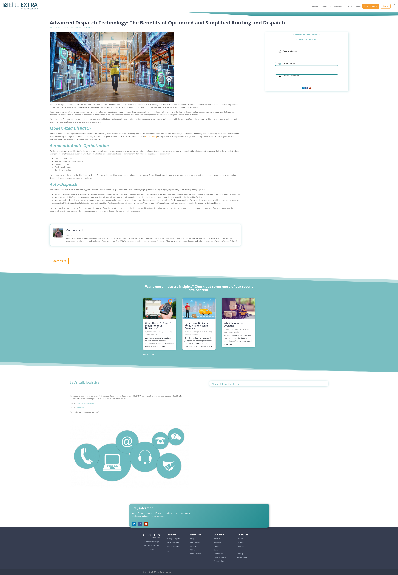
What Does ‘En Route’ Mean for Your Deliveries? (158, 325)
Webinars (193, 546)
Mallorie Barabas (232, 329)
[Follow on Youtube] (310, 88)
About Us (217, 539)
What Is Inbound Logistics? (234, 324)
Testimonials (218, 553)
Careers (216, 550)
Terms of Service (220, 557)
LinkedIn (240, 539)
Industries (217, 542)
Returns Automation (174, 546)
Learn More (59, 260)
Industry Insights (233, 332)
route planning (151, 136)
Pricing (349, 6)
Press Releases (195, 553)
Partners (217, 546)
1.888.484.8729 (81, 408)
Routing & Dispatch (87, 27)
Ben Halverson (192, 332)
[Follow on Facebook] (306, 88)
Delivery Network (173, 542)
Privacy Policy (219, 561)
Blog (77, 27)
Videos (192, 550)
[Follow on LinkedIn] (303, 88)
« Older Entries (149, 354)
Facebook (240, 542)
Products (314, 6)
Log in (169, 551)
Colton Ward (57, 27)
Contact (358, 6)
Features (325, 6)
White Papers (195, 542)
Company (338, 6)
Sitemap (240, 553)
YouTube (240, 546)
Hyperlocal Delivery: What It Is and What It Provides (197, 325)
